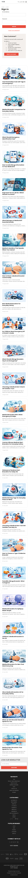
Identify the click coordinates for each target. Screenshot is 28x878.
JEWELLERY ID (14, 811)
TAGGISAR (14, 831)
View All (14, 833)
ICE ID (14, 826)
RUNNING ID (14, 807)
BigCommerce (16, 871)
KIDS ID (14, 815)
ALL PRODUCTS (14, 800)
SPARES (14, 817)
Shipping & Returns (14, 784)
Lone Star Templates (16, 873)
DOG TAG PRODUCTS (14, 813)
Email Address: (5, 12)
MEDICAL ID (14, 809)
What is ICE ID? (14, 783)
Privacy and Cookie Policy (14, 781)
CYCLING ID (14, 805)
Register (17, 790)
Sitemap (14, 792)
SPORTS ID (14, 804)
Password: (4, 19)
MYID (14, 828)
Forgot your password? (14, 30)
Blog (14, 786)
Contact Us (14, 788)
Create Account (11, 54)
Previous (2, 876)
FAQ (14, 779)
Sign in (11, 790)
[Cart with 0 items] (23, 2)
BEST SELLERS (14, 802)
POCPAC (14, 829)
